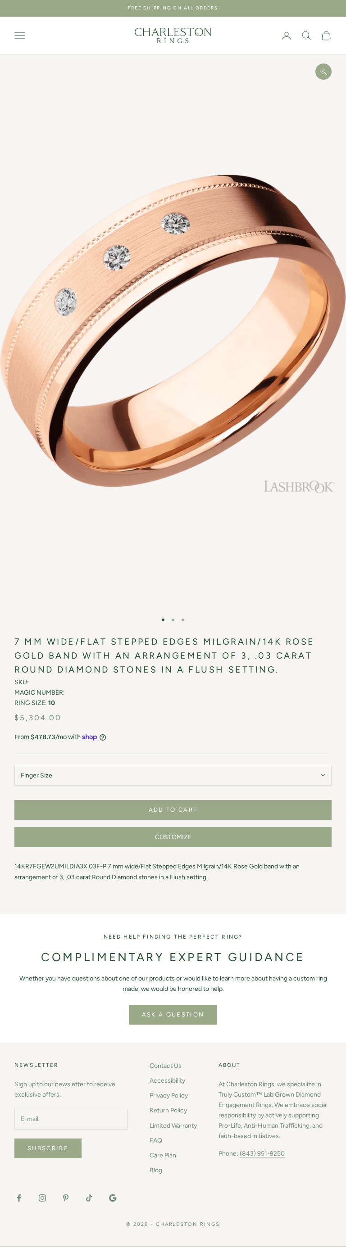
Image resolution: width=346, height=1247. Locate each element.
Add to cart (173, 809)
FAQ (156, 1140)
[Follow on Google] (112, 1197)
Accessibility (167, 1080)
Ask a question (173, 1014)
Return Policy (168, 1110)
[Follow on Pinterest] (65, 1197)
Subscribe (47, 1148)
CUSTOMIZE (173, 837)
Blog (156, 1170)
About (230, 1065)
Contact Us (166, 1066)
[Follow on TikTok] (89, 1197)
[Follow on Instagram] (42, 1197)
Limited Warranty (173, 1126)
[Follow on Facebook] (18, 1197)
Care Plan (163, 1155)
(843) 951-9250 (262, 1153)
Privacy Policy (169, 1095)
